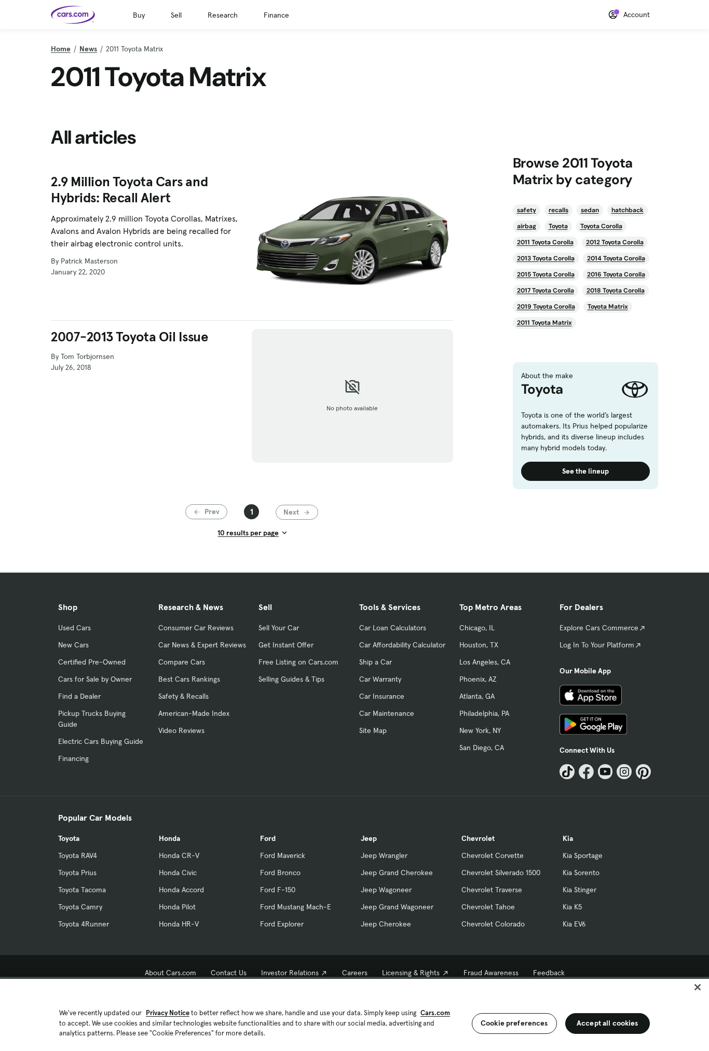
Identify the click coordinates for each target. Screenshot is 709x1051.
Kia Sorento (581, 872)
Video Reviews (181, 730)
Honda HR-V (179, 924)
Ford (268, 838)
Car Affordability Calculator (402, 644)
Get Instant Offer (285, 644)
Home (61, 48)
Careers (354, 972)
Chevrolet (478, 838)
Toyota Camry (80, 906)
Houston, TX (478, 644)
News (88, 48)
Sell (176, 15)
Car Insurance (381, 696)
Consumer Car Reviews (196, 627)
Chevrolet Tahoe (488, 906)
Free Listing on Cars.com (298, 662)
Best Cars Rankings (189, 679)
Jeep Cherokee (386, 924)
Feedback (549, 972)
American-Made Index (193, 713)
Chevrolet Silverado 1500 (500, 872)
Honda (169, 838)
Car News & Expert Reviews (202, 644)
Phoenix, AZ (478, 679)
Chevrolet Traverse (491, 889)
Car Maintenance (386, 713)
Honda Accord (181, 889)
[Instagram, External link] (624, 771)
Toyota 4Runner (83, 924)
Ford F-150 (277, 889)
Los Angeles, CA (484, 662)
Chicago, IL (477, 627)
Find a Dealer (79, 696)
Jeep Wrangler (384, 855)
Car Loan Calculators (392, 627)
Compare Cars (181, 662)
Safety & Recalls (183, 696)
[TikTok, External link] (567, 771)
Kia (568, 838)
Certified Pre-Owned (92, 662)
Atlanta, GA (477, 696)
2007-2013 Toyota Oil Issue (130, 337)
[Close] (697, 987)
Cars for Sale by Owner (95, 679)
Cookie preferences (514, 1023)
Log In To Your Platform (597, 644)
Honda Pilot (177, 906)
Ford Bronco (280, 872)
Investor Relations (290, 972)
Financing (73, 758)
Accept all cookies (607, 1023)
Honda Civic (178, 872)
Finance (276, 15)
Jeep (369, 838)
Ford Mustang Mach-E (295, 906)
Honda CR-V (179, 855)
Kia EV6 (574, 924)
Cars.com (435, 1012)
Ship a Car (375, 662)
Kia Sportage (583, 855)
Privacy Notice (167, 1012)
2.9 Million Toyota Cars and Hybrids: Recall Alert (129, 190)
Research (223, 15)
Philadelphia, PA (484, 713)
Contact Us (229, 972)
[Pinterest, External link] (643, 771)
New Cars (73, 644)
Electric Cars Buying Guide (100, 741)
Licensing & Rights (411, 972)
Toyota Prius (77, 872)
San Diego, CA (481, 747)
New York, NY (480, 730)
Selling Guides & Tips (291, 679)
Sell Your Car (278, 627)
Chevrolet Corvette (492, 855)
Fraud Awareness (491, 972)
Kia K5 (572, 906)
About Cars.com (170, 972)
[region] (354, 1014)
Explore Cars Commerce (599, 627)
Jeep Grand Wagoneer (397, 906)
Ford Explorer (282, 924)
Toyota (68, 838)
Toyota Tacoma (82, 889)
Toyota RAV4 (77, 855)
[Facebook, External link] (586, 771)
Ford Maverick (282, 855)
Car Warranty (380, 679)
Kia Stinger (579, 889)
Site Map (373, 730)
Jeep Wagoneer (386, 889)
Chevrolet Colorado (493, 924)
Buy (139, 15)
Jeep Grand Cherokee (397, 872)
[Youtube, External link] (605, 771)
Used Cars (74, 627)
